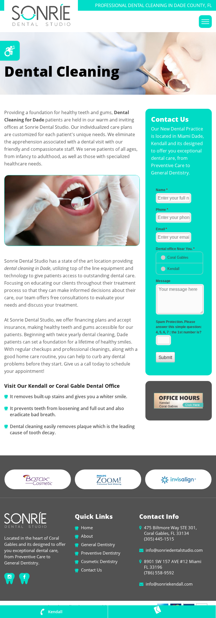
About (87, 536)
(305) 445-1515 (159, 539)
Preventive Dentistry (100, 553)
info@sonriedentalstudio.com (174, 550)
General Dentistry (98, 544)
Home (87, 527)
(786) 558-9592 (159, 572)
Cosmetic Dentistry (99, 561)
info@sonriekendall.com (169, 584)
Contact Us (91, 570)
